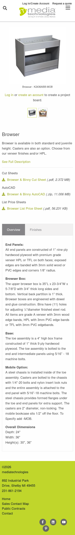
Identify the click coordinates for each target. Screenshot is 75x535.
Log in (9, 94)
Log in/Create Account (35, 3)
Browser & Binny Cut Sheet (26, 179)
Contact (7, 513)
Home (6, 498)
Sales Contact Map (15, 503)
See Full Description (16, 161)
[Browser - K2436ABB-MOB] (37, 54)
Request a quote (62, 3)
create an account (30, 94)
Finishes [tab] (36, 229)
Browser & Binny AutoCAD (26, 194)
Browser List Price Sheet (24, 208)
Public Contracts (13, 508)
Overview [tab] (13, 229)
